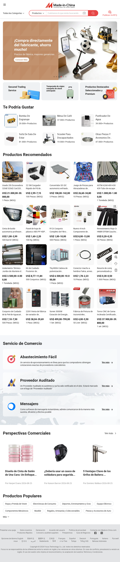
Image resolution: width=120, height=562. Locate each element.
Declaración (40, 530)
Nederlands (44, 541)
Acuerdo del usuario (57, 530)
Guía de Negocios (83, 533)
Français (61, 538)
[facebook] (95, 533)
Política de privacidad (77, 530)
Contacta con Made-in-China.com (103, 530)
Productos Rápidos (24, 533)
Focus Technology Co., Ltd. (55, 546)
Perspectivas (67, 533)
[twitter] (102, 533)
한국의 (24, 541)
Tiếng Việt (84, 541)
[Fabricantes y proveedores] (60, 5)
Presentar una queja (8, 530)
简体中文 (30, 538)
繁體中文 (41, 538)
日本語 (51, 538)
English (20, 538)
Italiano (105, 538)
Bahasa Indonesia (99, 541)
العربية (33, 541)
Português (94, 538)
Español (72, 538)
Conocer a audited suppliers (47, 533)
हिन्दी (54, 541)
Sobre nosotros (26, 530)
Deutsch (83, 538)
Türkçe (73, 541)
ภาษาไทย (63, 541)
